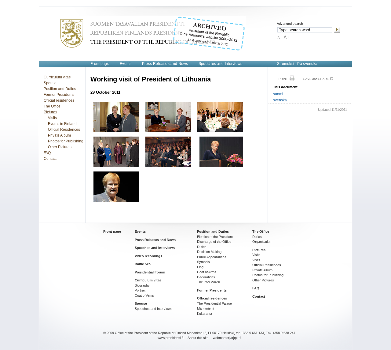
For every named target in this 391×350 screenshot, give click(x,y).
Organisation (261, 241)
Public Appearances (211, 257)
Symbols (203, 262)
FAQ (47, 153)
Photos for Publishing (65, 141)
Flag (200, 267)
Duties (201, 247)
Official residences (59, 100)
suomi (278, 94)
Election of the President (215, 237)
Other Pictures (59, 147)
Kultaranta (204, 313)
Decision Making (209, 252)
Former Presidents (59, 94)
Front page (99, 63)
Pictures (50, 112)
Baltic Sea (143, 264)
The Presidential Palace (214, 303)
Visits (52, 118)
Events (126, 63)
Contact (50, 158)
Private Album (59, 135)
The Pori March (208, 282)
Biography (142, 285)
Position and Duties (60, 89)
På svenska (307, 64)
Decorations (206, 277)
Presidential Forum (150, 272)
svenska (280, 100)
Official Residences (64, 129)
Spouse (50, 83)
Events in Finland (62, 124)
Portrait (140, 290)
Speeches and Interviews (221, 63)
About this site (198, 338)
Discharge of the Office (214, 241)
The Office (52, 106)
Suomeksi (285, 64)
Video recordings (148, 256)
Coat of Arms (144, 295)
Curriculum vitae (57, 77)
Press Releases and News (165, 63)
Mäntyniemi (205, 308)
